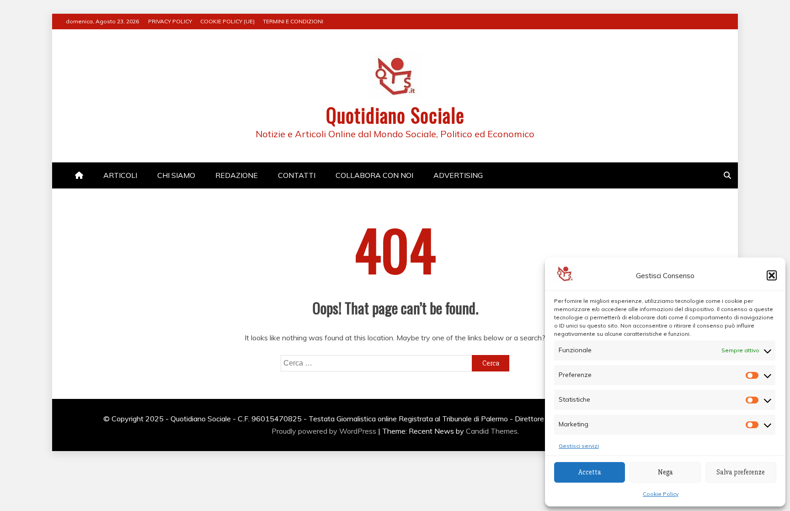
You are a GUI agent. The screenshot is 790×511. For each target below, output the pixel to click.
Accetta (589, 472)
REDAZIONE (236, 175)
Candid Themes (492, 431)
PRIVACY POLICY (170, 21)
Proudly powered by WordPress (325, 431)
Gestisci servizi (579, 445)
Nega (665, 472)
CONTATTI (296, 175)
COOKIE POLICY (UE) (227, 21)
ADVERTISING (458, 175)
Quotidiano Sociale (395, 115)
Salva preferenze (740, 472)
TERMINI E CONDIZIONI (293, 21)
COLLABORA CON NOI (374, 175)
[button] (771, 275)
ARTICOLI (120, 175)
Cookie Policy (660, 493)
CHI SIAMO (176, 175)
